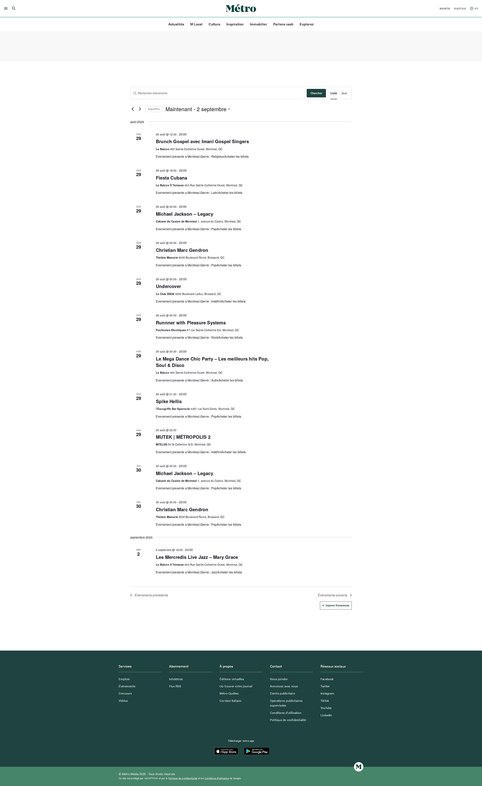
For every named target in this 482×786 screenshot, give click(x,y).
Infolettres (176, 679)
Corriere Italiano (230, 700)
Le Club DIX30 (165, 294)
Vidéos (123, 700)
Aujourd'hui (154, 108)
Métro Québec (229, 693)
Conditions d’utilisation (285, 712)
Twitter (325, 686)
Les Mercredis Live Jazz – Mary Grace (197, 557)
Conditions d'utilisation (216, 778)
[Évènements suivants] (140, 109)
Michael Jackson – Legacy (184, 214)
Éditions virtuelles (232, 679)
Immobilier (258, 24)
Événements (127, 686)
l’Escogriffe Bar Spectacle (173, 409)
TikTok (324, 700)
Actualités (176, 24)
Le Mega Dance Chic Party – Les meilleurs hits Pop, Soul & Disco (212, 361)
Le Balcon (162, 149)
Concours (125, 693)
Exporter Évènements (337, 605)
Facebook (327, 679)
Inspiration (235, 24)
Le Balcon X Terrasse (170, 185)
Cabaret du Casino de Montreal (176, 221)
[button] (5, 8)
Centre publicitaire (282, 693)
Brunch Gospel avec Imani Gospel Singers (202, 141)
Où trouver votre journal (236, 686)
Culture (214, 24)
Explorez (307, 24)
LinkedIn (326, 715)
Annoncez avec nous (284, 686)
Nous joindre (279, 679)
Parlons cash (283, 24)
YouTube (326, 708)
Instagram (327, 693)
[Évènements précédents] (132, 109)
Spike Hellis (169, 401)
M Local (196, 24)
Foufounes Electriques (171, 330)
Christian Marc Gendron (182, 250)
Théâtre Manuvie (167, 257)
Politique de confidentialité (288, 720)
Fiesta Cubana (171, 177)
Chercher (316, 93)
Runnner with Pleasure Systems (191, 322)
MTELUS (161, 444)
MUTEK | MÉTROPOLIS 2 (183, 437)
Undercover (168, 286)
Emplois (124, 679)
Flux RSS (175, 686)
